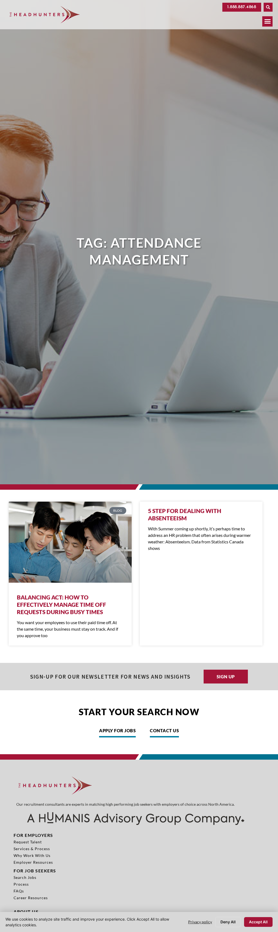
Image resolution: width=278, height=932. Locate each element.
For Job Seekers (35, 870)
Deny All (228, 922)
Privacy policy (200, 922)
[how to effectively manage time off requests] (70, 542)
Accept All (258, 922)
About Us (26, 911)
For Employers (33, 835)
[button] (268, 7)
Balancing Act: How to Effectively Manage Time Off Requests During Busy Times (61, 604)
